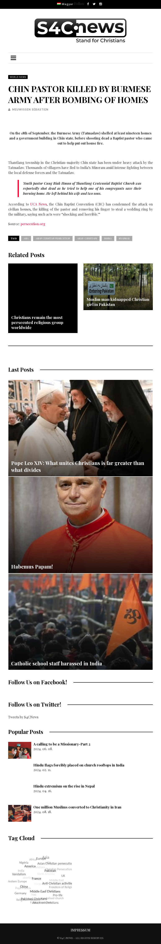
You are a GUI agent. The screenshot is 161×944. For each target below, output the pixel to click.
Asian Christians (87, 238)
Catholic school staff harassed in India (56, 663)
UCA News (38, 204)
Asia (26, 238)
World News (18, 77)
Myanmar (124, 238)
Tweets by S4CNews (23, 717)
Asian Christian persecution (53, 238)
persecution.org (33, 224)
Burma (108, 238)
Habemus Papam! (32, 566)
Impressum (80, 930)
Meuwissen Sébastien (30, 109)
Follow (79, 3)
